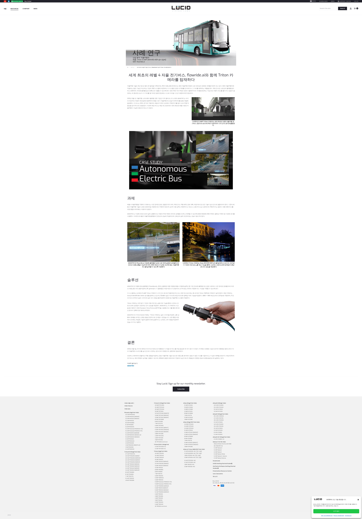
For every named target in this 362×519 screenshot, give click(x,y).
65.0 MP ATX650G (219, 416)
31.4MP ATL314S (188, 405)
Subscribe (181, 389)
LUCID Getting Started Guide (222, 463)
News (35, 9)
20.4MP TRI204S (159, 455)
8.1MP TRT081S (159, 421)
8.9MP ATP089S (188, 436)
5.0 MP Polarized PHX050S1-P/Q (134, 429)
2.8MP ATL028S (188, 419)
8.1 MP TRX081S (129, 474)
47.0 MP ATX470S (218, 418)
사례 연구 (132, 67)
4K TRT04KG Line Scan (161, 442)
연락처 (332, 1)
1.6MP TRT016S (159, 440)
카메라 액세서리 (128, 406)
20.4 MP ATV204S (218, 407)
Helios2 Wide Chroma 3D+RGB (222, 444)
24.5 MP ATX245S (218, 424)
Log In (356, 1)
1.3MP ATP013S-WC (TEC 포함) (192, 455)
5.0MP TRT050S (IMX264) (162, 429)
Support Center (345, 1)
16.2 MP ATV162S (218, 409)
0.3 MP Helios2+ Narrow (220, 456)
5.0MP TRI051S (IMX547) (161, 488)
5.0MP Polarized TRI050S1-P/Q (163, 482)
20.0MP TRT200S (159, 409)
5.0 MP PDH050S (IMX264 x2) (133, 435)
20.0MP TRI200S (159, 457)
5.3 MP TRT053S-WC (190, 460)
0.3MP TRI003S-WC (189, 466)
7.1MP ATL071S (188, 415)
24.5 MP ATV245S (218, 405)
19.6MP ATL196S (188, 407)
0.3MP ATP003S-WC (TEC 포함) (192, 457)
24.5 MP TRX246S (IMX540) (132, 458)
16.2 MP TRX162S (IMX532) (132, 464)
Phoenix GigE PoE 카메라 (131, 412)
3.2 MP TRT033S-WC (190, 462)
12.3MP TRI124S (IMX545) (161, 461)
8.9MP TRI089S (159, 469)
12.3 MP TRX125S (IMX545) (132, 470)
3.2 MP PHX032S (129, 439)
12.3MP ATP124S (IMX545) (191, 432)
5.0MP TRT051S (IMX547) (161, 427)
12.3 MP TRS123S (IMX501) (162, 463)
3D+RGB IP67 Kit (218, 446)
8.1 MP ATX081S (218, 432)
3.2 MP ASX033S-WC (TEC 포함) (193, 453)
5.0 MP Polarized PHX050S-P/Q (133, 431)
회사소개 (215, 476)
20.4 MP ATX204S (218, 426)
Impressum (348, 515)
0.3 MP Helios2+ (218, 448)
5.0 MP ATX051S (218, 434)
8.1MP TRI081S (158, 471)
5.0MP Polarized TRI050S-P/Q (163, 484)
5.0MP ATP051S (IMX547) (191, 442)
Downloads (323, 1)
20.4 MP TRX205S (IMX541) (132, 462)
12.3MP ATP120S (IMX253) (191, 434)
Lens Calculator (218, 474)
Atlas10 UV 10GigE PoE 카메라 (221, 437)
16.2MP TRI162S (159, 459)
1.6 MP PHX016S (129, 447)
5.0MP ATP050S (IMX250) (191, 444)
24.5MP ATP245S (188, 424)
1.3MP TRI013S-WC (189, 464)
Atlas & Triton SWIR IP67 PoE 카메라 (194, 449)
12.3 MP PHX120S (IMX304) (132, 418)
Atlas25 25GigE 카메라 (219, 403)
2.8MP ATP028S (188, 446)
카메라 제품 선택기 (129, 403)
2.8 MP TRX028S (129, 480)
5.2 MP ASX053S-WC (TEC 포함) (193, 451)
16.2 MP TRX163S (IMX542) (132, 466)
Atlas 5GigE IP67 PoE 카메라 (191, 422)
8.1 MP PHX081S (129, 424)
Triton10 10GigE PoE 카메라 (132, 452)
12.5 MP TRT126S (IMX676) (162, 413)
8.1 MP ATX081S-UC (219, 439)
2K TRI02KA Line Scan (161, 506)
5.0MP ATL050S (188, 417)
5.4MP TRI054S (159, 480)
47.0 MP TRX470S (130, 454)
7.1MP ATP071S (188, 440)
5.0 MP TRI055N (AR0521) (162, 486)
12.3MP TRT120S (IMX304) (162, 417)
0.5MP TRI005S (159, 502)
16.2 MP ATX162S (218, 428)
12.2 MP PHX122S (129, 420)
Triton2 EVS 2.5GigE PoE (161, 444)
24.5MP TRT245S (159, 405)
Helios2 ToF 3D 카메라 (219, 442)
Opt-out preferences (327, 515)
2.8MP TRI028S (159, 496)
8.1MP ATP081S (188, 438)
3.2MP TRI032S (159, 494)
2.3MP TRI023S (159, 498)
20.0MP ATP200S (188, 428)
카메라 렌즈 (127, 409)
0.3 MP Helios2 (218, 450)
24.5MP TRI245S (159, 453)
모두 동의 (336, 511)
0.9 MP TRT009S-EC (160, 446)
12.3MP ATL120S (188, 411)
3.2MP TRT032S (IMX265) (161, 431)
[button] (358, 500)
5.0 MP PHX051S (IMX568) (132, 433)
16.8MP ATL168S (188, 409)
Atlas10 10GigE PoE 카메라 (220, 414)
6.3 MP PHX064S (129, 427)
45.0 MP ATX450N (219, 420)
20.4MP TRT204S (159, 407)
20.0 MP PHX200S (130, 414)
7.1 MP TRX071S (129, 476)
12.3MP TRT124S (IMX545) (162, 415)
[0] (355, 8)
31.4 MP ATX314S (218, 422)
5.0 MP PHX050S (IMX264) (132, 437)
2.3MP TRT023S (159, 438)
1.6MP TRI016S (158, 500)
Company (26, 9)
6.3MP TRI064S (159, 476)
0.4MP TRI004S (159, 504)
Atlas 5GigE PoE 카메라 (190, 403)
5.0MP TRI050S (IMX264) (161, 490)
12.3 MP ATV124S (218, 411)
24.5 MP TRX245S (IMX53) (132, 456)
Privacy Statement (339, 515)
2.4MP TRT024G (159, 436)
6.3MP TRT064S (159, 425)
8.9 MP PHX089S (129, 423)
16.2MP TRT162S (159, 411)
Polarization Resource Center (222, 471)
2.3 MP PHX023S (129, 443)
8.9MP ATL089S (188, 413)
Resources (14, 9)
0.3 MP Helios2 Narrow (220, 458)
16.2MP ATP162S (188, 430)
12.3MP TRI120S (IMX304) (161, 465)
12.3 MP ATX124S (218, 430)
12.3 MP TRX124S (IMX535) (132, 468)
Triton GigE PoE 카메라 (160, 451)
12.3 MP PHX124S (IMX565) (132, 416)
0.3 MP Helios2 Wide (219, 454)
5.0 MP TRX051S (129, 478)
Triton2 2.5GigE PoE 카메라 (162, 403)
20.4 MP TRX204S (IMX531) (132, 460)
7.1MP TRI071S (158, 474)
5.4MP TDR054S (159, 478)
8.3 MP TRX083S (129, 472)
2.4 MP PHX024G (129, 441)
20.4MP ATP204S (188, 426)
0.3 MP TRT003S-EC (160, 448)
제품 (5, 9)
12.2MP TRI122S (159, 467)
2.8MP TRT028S (159, 433)
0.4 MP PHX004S (129, 449)
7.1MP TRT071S (159, 423)
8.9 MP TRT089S (159, 419)
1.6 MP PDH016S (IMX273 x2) (132, 445)
